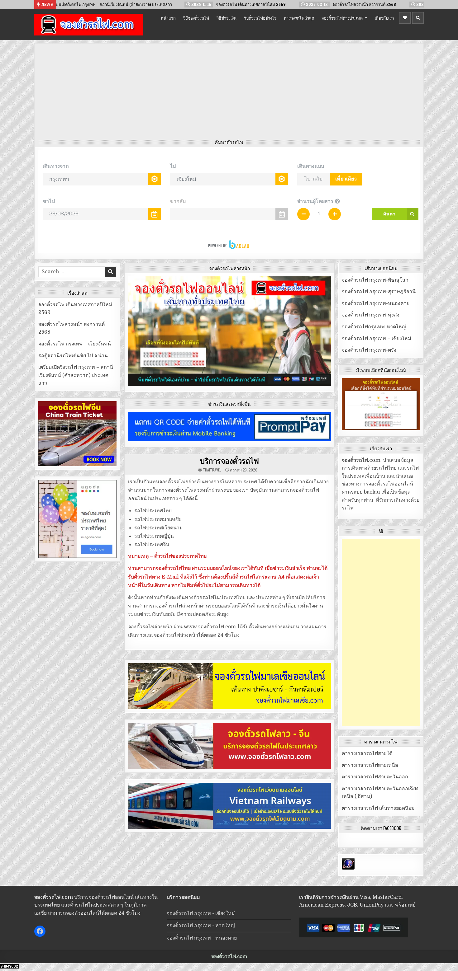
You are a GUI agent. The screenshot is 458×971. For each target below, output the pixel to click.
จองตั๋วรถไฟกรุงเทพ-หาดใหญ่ (374, 327)
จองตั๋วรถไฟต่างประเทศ (342, 18)
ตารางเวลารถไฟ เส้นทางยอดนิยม (378, 808)
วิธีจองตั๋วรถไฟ (196, 18)
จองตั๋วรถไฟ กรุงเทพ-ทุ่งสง (370, 315)
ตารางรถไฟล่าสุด (299, 18)
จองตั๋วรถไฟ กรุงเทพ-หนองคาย (375, 303)
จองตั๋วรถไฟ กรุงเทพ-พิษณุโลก (375, 280)
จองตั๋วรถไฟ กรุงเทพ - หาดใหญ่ (201, 925)
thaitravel (212, 470)
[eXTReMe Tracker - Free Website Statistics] (348, 868)
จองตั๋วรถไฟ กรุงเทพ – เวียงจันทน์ (74, 344)
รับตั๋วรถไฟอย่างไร (260, 18)
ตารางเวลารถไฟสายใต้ (367, 753)
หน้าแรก (168, 18)
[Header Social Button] (405, 18)
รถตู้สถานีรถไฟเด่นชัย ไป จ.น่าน (73, 356)
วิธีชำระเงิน (226, 18)
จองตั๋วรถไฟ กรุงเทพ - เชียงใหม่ (201, 913)
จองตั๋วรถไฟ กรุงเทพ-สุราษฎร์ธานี (379, 291)
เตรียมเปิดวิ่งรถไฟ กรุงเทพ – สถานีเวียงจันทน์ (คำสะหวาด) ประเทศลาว (75, 375)
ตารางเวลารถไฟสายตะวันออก (375, 777)
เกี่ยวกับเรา (384, 18)
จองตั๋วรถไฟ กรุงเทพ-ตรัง (369, 350)
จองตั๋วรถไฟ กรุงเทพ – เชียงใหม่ (376, 338)
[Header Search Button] (418, 18)
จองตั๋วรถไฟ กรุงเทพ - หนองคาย (202, 938)
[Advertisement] (229, 93)
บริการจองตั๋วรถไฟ (229, 461)
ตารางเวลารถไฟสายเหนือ (370, 765)
